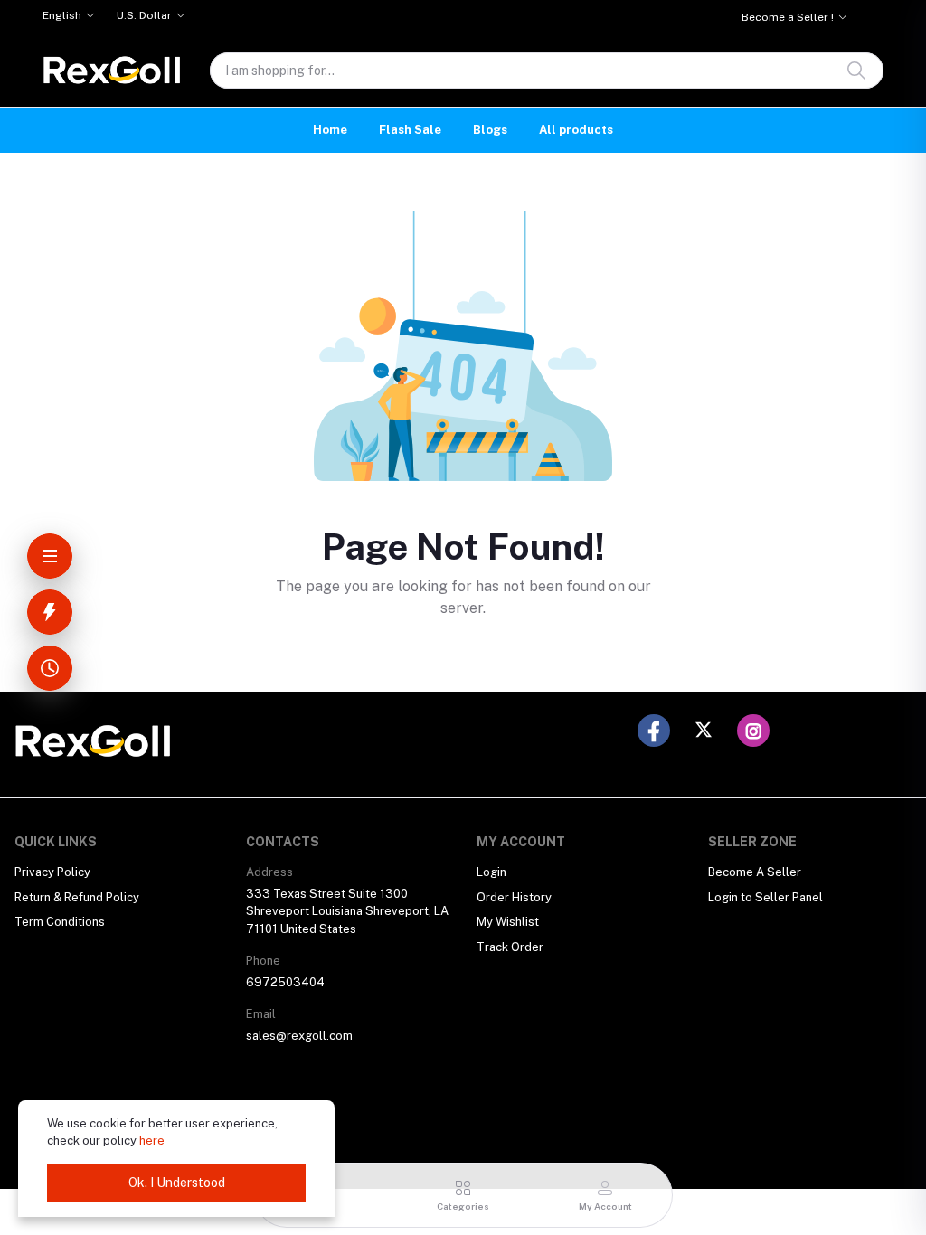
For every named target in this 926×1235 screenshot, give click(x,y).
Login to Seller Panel (765, 897)
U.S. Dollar (144, 15)
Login (491, 872)
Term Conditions (59, 922)
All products (576, 130)
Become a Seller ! (788, 17)
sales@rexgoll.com (299, 1035)
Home (330, 130)
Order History (514, 897)
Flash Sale (410, 130)
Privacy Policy (52, 872)
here (152, 1140)
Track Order (510, 947)
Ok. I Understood (176, 1182)
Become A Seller (754, 872)
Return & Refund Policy (76, 897)
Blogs (490, 130)
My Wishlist (508, 922)
